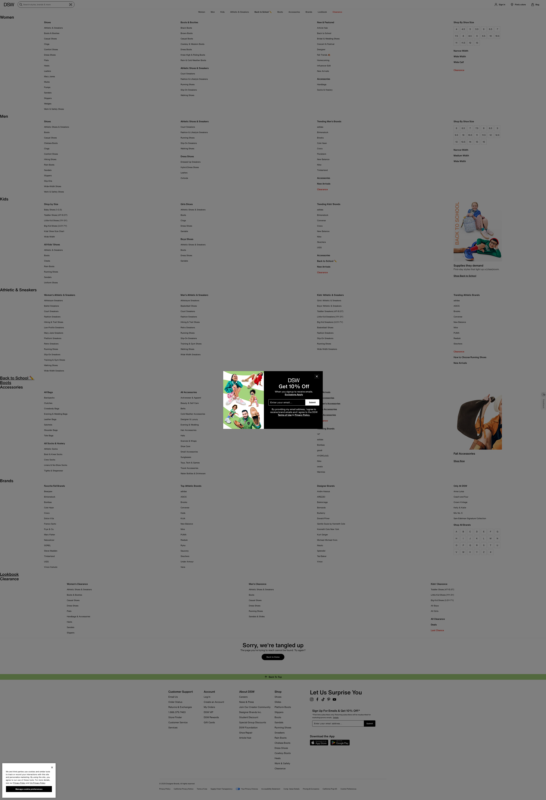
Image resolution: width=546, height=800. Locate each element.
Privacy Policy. (302, 415)
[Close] (316, 376)
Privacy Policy (19, 782)
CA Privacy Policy (37, 782)
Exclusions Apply (294, 394)
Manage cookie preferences (28, 788)
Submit (312, 402)
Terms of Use (285, 415)
